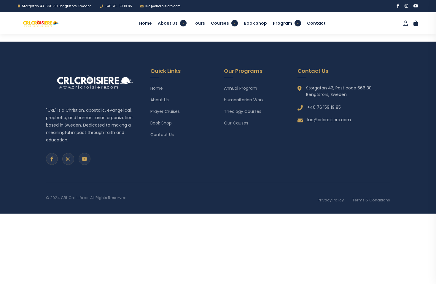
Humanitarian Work (244, 100)
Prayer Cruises (165, 111)
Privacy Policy (331, 200)
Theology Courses (242, 111)
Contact (316, 23)
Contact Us (162, 135)
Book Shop (255, 23)
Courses (220, 23)
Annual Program (240, 88)
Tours (198, 23)
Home (145, 23)
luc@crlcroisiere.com (163, 6)
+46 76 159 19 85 (118, 6)
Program (282, 23)
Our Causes (236, 123)
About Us (168, 23)
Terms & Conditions (371, 200)
